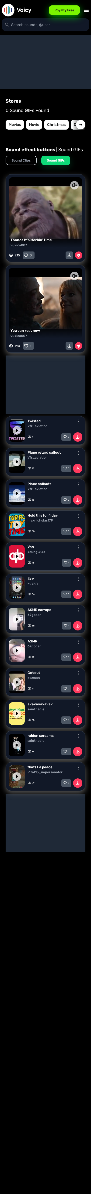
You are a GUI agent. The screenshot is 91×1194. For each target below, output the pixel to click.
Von (31, 547)
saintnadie (36, 709)
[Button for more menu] (78, 421)
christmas (56, 124)
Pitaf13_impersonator (45, 772)
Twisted (34, 421)
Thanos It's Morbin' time (31, 240)
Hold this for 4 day (43, 515)
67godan (35, 615)
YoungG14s (36, 552)
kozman (34, 678)
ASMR (32, 641)
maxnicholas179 (40, 520)
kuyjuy (33, 583)
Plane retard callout (44, 452)
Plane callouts (39, 484)
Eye (31, 578)
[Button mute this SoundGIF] (74, 185)
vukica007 (18, 245)
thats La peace (40, 767)
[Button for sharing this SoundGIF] (78, 255)
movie (34, 124)
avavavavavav (40, 704)
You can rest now (25, 330)
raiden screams (41, 736)
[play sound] (17, 430)
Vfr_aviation (38, 426)
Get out (34, 673)
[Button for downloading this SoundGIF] (69, 255)
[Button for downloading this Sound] (77, 437)
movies (15, 124)
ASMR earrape (39, 610)
